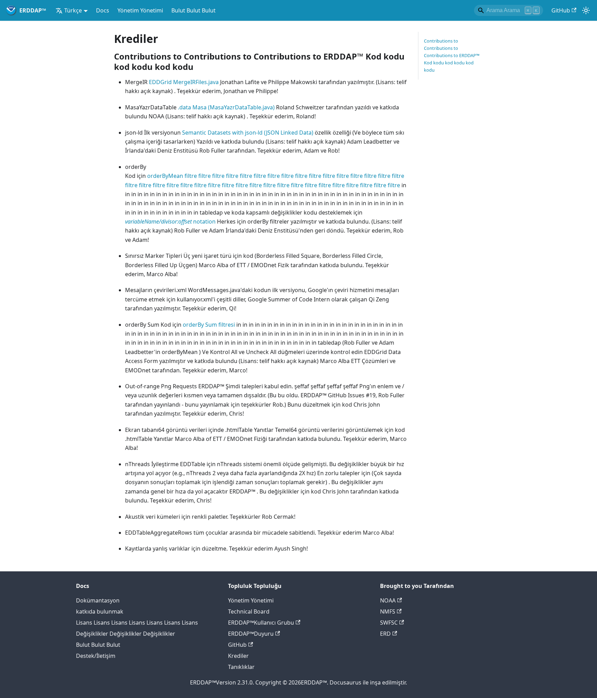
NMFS (387, 611)
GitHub (560, 10)
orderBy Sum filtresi (209, 324)
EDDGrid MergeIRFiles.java (184, 82)
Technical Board (248, 611)
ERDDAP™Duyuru (251, 633)
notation (170, 221)
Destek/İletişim (95, 656)
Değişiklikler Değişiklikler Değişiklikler (125, 633)
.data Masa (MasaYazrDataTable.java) (227, 107)
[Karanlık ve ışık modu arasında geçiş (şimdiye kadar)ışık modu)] (585, 10)
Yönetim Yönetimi (140, 10)
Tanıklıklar (241, 667)
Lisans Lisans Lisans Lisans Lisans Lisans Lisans (137, 622)
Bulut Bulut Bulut (193, 10)
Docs (102, 10)
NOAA (388, 600)
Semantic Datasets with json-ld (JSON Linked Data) (248, 132)
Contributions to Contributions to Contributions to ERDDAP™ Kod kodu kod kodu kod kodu (452, 55)
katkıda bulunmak (99, 611)
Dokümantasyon (98, 600)
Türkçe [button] (73, 10)
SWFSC (389, 622)
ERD (385, 633)
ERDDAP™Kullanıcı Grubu (261, 622)
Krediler (238, 656)
